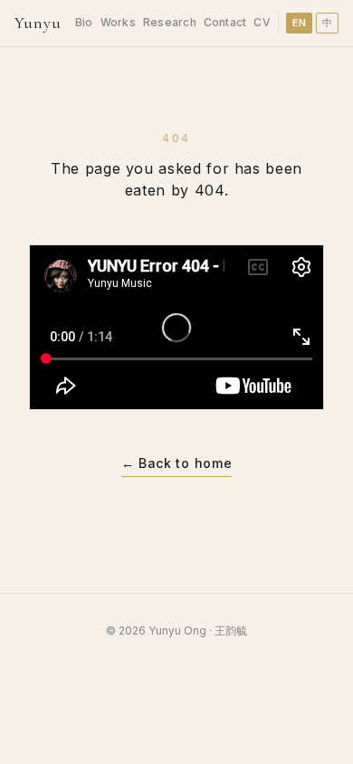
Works (118, 22)
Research (169, 22)
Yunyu (38, 23)
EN (299, 22)
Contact (225, 22)
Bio (84, 22)
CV (261, 22)
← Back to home (177, 463)
